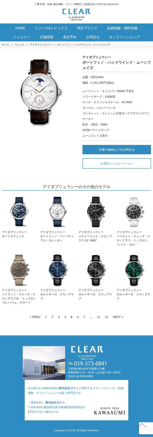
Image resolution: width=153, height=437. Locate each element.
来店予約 (69, 37)
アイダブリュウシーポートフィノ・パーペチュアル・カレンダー (57, 236)
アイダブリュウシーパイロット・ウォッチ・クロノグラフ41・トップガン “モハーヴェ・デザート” (19, 296)
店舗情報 (46, 37)
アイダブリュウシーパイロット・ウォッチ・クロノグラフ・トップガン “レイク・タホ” (133, 238)
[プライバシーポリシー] (43, 411)
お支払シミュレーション (116, 163)
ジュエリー (21, 37)
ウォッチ (19, 44)
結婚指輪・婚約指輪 (122, 28)
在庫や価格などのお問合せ (117, 149)
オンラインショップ (124, 37)
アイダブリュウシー (40, 44)
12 (106, 317)
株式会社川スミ (69, 388)
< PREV (34, 317)
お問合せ (93, 37)
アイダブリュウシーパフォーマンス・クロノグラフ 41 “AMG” (95, 236)
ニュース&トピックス (51, 28)
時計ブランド (87, 28)
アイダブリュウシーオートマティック (14, 234)
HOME (20, 28)
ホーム (5, 44)
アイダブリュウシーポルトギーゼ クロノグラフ (57, 294)
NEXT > (118, 317)
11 (98, 317)
